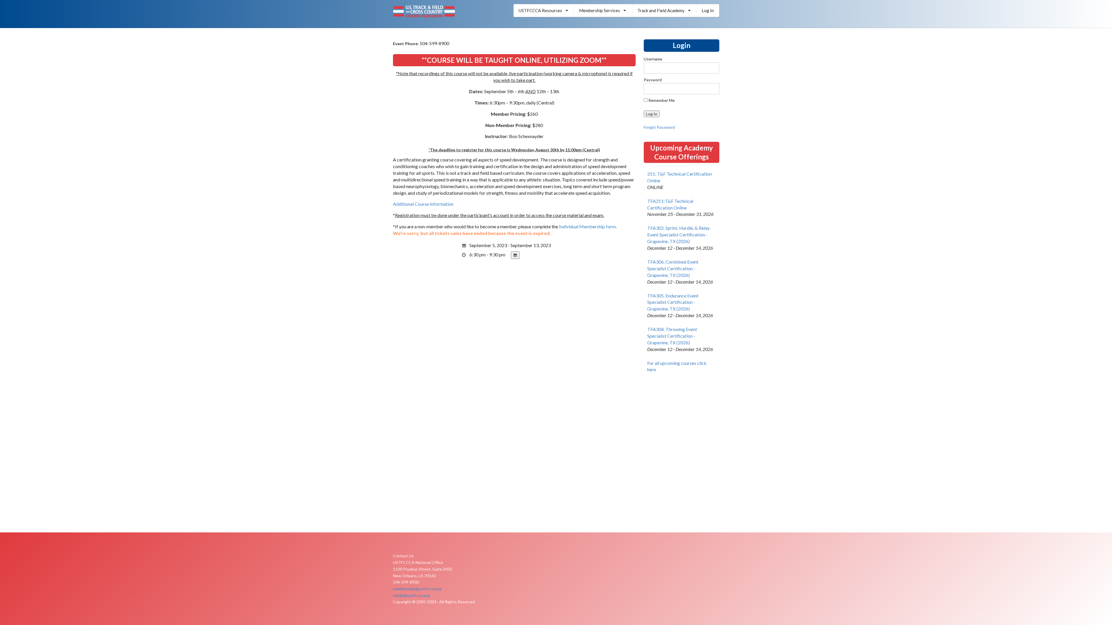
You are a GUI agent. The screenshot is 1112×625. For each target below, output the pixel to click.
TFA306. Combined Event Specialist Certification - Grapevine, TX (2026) (672, 268)
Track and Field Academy (661, 10)
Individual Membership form (587, 226)
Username (653, 58)
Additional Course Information (423, 204)
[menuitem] (544, 10)
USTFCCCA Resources (540, 10)
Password (653, 79)
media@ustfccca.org (411, 595)
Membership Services (599, 10)
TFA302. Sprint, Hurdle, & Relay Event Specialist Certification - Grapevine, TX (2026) (678, 234)
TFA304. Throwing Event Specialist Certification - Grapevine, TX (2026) (672, 335)
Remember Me (661, 100)
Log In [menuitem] (708, 10)
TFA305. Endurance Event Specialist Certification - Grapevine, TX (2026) (672, 302)
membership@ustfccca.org (417, 588)
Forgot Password (659, 127)
